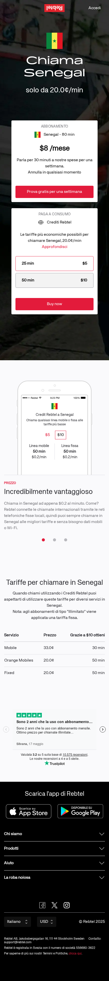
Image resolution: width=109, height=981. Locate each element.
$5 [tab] (47, 435)
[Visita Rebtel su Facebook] (42, 905)
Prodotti (11, 849)
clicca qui (75, 953)
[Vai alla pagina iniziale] (54, 8)
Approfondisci (54, 247)
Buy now (54, 304)
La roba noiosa (17, 878)
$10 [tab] (60, 435)
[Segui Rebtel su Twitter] (54, 905)
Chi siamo (13, 834)
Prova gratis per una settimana (54, 192)
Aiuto (9, 863)
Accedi (94, 8)
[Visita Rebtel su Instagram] (67, 905)
